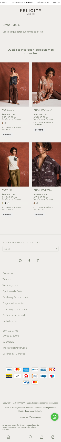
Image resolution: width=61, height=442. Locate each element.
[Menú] (19, 436)
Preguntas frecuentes (14, 303)
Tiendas (7, 279)
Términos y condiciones (15, 309)
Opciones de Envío (12, 291)
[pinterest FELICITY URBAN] (38, 260)
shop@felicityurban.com (15, 348)
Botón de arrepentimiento (30, 411)
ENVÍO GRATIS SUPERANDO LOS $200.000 (26, 2)
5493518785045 (11, 336)
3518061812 (8, 342)
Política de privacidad (14, 315)
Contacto (8, 273)
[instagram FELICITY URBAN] (20, 260)
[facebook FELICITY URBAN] (29, 260)
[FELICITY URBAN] (8, 436)
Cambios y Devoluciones (15, 297)
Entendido (52, 427)
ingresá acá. (51, 408)
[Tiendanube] (30, 417)
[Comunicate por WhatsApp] (54, 417)
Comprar (7, 135)
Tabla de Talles (10, 321)
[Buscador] (30, 436)
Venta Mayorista (10, 285)
